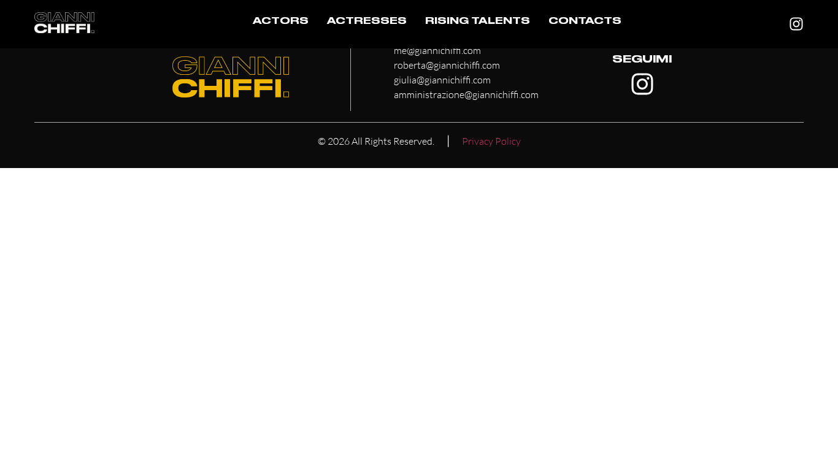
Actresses (367, 21)
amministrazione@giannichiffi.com (466, 94)
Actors (281, 21)
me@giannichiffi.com (437, 50)
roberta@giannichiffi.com (447, 65)
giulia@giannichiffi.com (442, 80)
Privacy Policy (491, 141)
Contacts (584, 21)
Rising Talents (477, 21)
